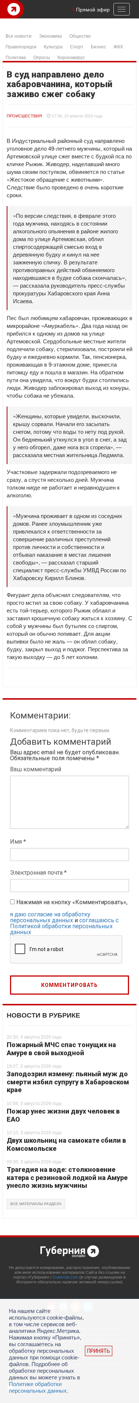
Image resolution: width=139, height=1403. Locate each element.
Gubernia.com (65, 1277)
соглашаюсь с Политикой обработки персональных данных (64, 926)
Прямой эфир (93, 9)
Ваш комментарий (35, 769)
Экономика (50, 35)
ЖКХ (118, 46)
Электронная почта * (38, 872)
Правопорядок (21, 46)
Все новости (19, 35)
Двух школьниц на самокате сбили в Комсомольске (66, 1144)
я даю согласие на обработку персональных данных (50, 917)
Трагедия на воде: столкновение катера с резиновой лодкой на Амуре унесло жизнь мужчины (67, 1177)
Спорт (76, 46)
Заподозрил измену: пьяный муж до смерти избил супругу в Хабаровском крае (68, 1082)
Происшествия (24, 116)
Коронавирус (71, 57)
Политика (16, 57)
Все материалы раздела (36, 1204)
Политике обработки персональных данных (38, 1387)
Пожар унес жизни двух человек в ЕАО (63, 1115)
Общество (80, 35)
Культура (53, 46)
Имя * (18, 841)
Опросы (41, 57)
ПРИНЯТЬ (98, 1351)
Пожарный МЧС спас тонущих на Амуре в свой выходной (61, 1049)
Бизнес (98, 46)
